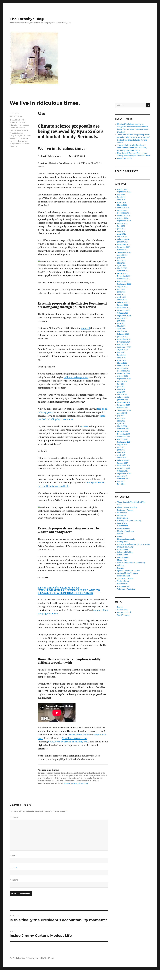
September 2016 (123, 474)
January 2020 (122, 368)
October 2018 (122, 408)
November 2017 (123, 437)
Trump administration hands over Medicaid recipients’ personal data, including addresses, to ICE (131, 148)
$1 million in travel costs (74, 738)
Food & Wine (122, 523)
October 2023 (122, 250)
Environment (24, 125)
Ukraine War (122, 584)
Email (13, 868)
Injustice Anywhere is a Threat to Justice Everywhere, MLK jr (19, 133)
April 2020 (121, 360)
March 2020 (122, 363)
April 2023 (121, 266)
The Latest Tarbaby (125, 578)
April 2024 (121, 234)
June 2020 (121, 355)
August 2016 (122, 476)
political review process (76, 377)
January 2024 (122, 242)
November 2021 (123, 310)
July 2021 (121, 321)
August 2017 (122, 445)
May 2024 (121, 231)
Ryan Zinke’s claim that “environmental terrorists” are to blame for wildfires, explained (69, 590)
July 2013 (120, 481)
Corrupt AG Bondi (124, 158)
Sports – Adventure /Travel (128, 571)
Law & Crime (122, 555)
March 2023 (122, 268)
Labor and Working (125, 552)
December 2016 (123, 466)
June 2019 (121, 387)
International (122, 550)
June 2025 (121, 197)
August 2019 (122, 381)
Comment (14, 818)
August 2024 (122, 223)
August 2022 (122, 287)
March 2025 (122, 205)
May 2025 (121, 200)
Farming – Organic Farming (129, 521)
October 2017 (122, 439)
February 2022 (123, 302)
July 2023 (121, 258)
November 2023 (123, 247)
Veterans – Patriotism (126, 589)
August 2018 (122, 413)
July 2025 (121, 194)
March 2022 (122, 300)
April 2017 (121, 455)
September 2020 (124, 347)
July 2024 (121, 226)
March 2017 (121, 458)
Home (119, 536)
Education (14, 125)
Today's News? (15, 144)
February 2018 (123, 429)
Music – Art (122, 560)
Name (13, 855)
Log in (119, 607)
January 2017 (122, 463)
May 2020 (121, 358)
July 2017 (120, 447)
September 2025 (124, 192)
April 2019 (121, 392)
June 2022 (121, 292)
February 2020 (123, 366)
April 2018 (121, 424)
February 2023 (123, 271)
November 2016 (123, 468)
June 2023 (121, 260)
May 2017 (121, 452)
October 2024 (122, 218)
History (120, 534)
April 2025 (121, 202)
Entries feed (122, 610)
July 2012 (120, 484)
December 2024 (123, 213)
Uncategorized (123, 586)
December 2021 (123, 308)
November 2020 (123, 342)
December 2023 (123, 244)
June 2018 (121, 418)
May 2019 (121, 389)
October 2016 (122, 471)
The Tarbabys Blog (27, 19)
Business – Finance (125, 510)
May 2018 (121, 421)
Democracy (122, 513)
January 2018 (122, 431)
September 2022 (124, 284)
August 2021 (122, 318)
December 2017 (123, 434)
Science (120, 568)
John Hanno (14, 113)
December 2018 (123, 402)
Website (14, 880)
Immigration (122, 542)
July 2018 (120, 416)
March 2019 (121, 395)
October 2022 (122, 281)
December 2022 (123, 276)
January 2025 (122, 210)
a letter (84, 426)
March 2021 (122, 331)
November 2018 (123, 405)
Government (122, 526)
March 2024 (122, 237)
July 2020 (121, 352)
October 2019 (122, 376)
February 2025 (123, 208)
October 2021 (122, 313)
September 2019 (123, 379)
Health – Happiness (125, 531)
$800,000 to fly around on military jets (67, 741)
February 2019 (123, 397)
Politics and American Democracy (131, 563)
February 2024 (123, 239)
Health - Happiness (17, 128)
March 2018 (122, 426)
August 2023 (122, 255)
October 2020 (122, 345)
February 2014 (123, 479)
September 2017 (123, 442)
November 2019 (123, 373)
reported (85, 328)
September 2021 (124, 316)
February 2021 (123, 334)
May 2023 (121, 263)
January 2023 (122, 273)
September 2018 (124, 410)
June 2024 (121, 229)
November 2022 (123, 279)
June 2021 (121, 323)
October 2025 (122, 189)
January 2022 (122, 305)
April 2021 (121, 329)
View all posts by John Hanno (76, 783)
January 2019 (122, 400)
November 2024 (123, 216)
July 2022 (121, 289)
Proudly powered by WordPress (41, 958)
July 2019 (120, 384)
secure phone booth (79, 734)
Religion (120, 565)
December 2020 (123, 339)
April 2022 (121, 297)
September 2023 (124, 252)
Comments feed (124, 612)
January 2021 (122, 337)
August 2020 (122, 350)
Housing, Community (126, 539)
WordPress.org (123, 615)
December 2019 (123, 371)
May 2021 (121, 326)
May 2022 (121, 294)
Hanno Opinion (123, 528)
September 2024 (124, 221)
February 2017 (123, 460)
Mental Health (123, 557)
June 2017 (121, 450)
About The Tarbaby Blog (127, 507)
